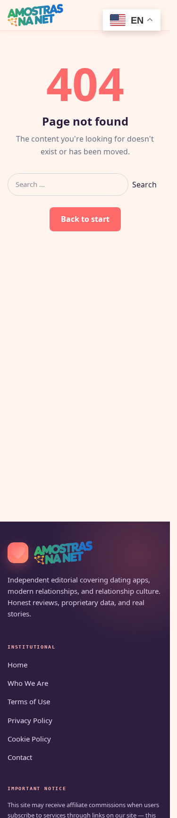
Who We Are (28, 683)
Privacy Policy (30, 720)
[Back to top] (149, 804)
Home (17, 664)
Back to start (85, 219)
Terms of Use (29, 701)
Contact (20, 757)
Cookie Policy (29, 738)
